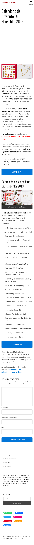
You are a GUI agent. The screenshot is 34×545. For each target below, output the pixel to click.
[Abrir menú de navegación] (31, 2)
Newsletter (7, 467)
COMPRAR (17, 171)
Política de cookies (10, 459)
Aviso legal (7, 455)
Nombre (5, 408)
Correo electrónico (9, 418)
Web (3, 428)
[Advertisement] (17, 43)
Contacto (6, 463)
